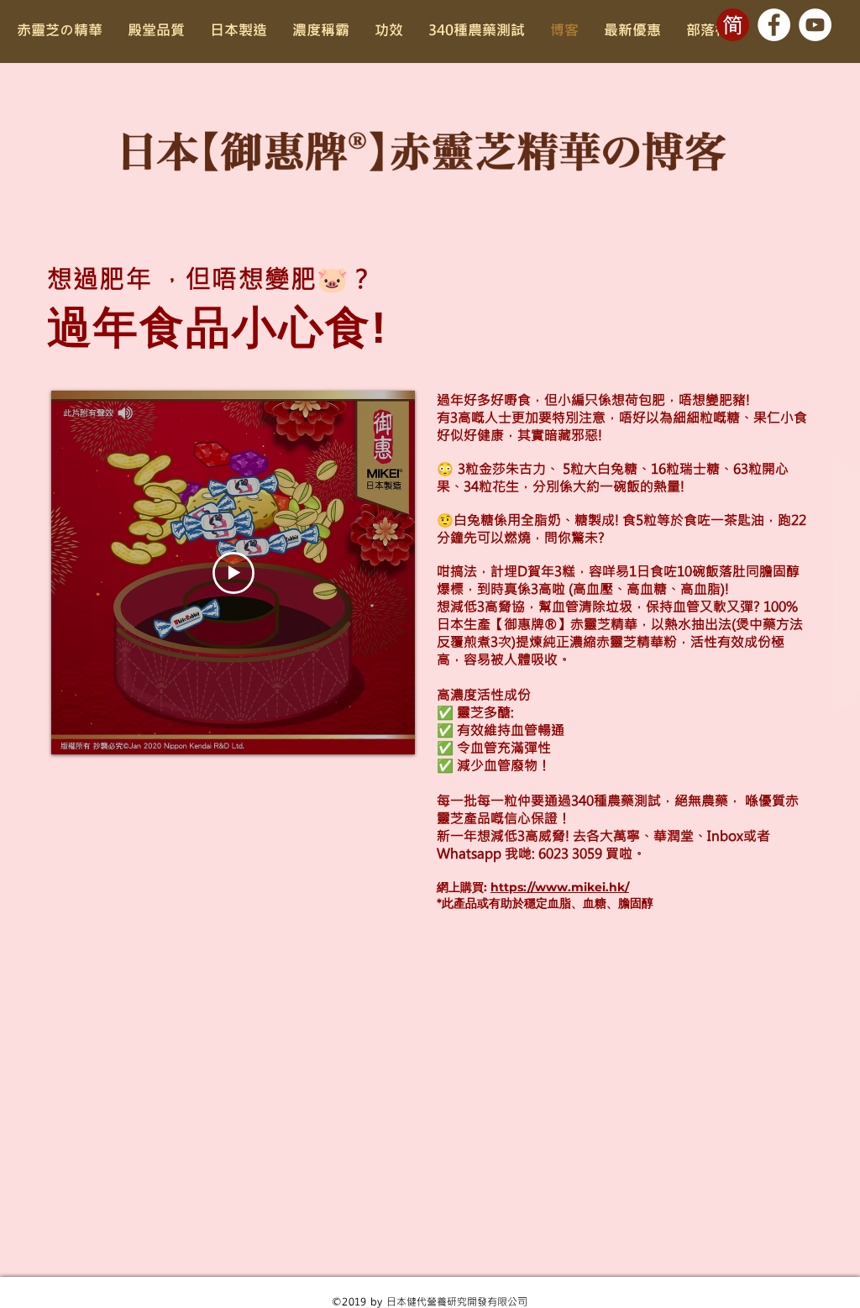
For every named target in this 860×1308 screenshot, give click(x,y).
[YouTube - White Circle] (815, 24)
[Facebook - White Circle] (774, 24)
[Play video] (233, 573)
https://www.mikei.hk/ (559, 887)
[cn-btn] (732, 24)
